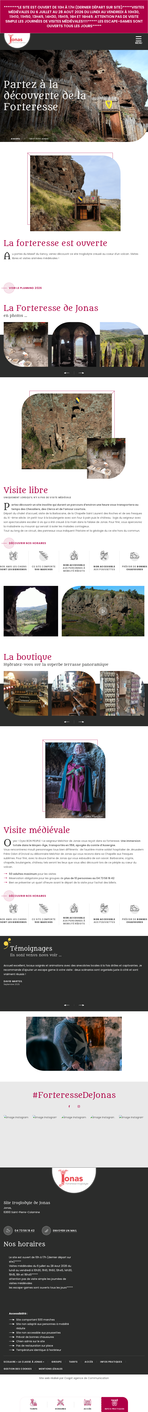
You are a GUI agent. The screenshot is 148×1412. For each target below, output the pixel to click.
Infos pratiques (111, 1361)
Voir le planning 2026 (25, 288)
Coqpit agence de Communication (86, 1378)
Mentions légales (51, 1368)
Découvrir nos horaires (27, 543)
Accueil (15, 138)
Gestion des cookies (18, 1368)
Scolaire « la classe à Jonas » (24, 1361)
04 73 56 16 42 (25, 1230)
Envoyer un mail (65, 1230)
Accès (89, 1361)
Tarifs (73, 1361)
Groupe (56, 1361)
